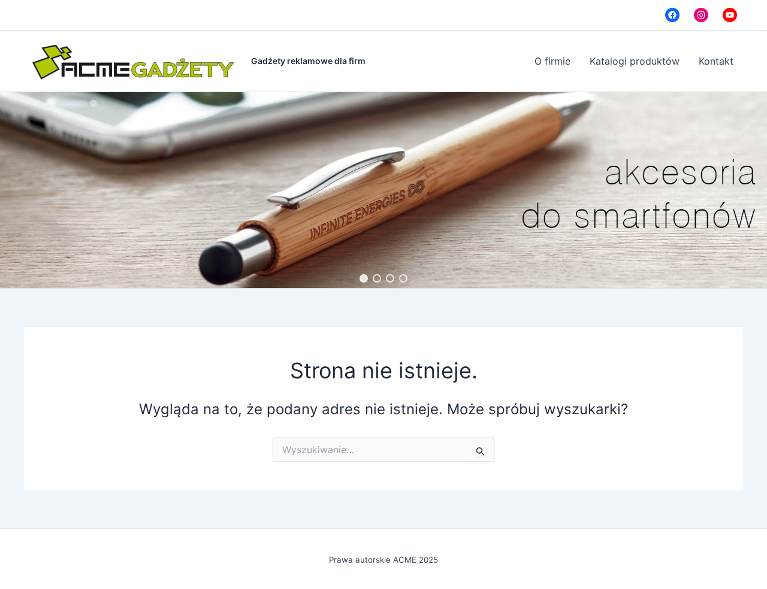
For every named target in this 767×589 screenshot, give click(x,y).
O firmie (552, 61)
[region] (383, 190)
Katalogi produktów (635, 61)
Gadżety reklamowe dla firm (308, 61)
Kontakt (716, 61)
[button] (364, 278)
